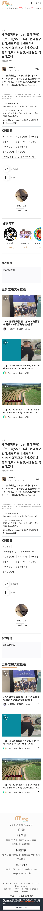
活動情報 (14, 116)
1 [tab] (17, 16)
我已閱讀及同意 (21, 908)
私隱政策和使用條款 (27, 902)
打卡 (14, 113)
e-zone (24, 886)
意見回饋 (16, 844)
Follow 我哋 (11, 123)
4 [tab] (26, 16)
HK (23, 883)
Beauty (30, 883)
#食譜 (27, 869)
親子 (31, 113)
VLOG (14, 840)
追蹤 (37, 69)
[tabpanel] (21, 14)
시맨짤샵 (32, 141)
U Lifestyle (8, 883)
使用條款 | (26, 889)
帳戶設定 (16, 854)
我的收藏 (26, 854)
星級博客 (31, 840)
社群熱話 (26, 8)
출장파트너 (20, 141)
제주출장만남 (21, 136)
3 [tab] (23, 16)
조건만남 (21, 151)
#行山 (14, 869)
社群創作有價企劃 (10, 8)
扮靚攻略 (6, 116)
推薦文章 (22, 840)
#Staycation (17, 873)
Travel (17, 883)
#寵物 (8, 869)
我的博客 (21, 858)
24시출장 (35, 136)
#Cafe (34, 869)
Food (37, 883)
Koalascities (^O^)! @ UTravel (25, 243)
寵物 (36, 113)
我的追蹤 (35, 854)
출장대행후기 (21, 146)
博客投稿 (26, 844)
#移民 (28, 873)
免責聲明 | (17, 889)
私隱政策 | (34, 889)
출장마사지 (7, 141)
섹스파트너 (7, 136)
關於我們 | (8, 889)
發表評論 (9, 270)
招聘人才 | (18, 892)
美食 (25, 113)
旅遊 (3, 30)
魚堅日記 (10, 243)
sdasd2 (11, 67)
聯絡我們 (25, 892)
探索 (8, 840)
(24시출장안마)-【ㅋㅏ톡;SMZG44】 (19, 156)
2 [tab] (20, 16)
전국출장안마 (8, 151)
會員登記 (37, 3)
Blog (18, 886)
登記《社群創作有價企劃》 (28, 106)
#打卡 (21, 869)
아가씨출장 (7, 146)
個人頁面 (6, 854)
